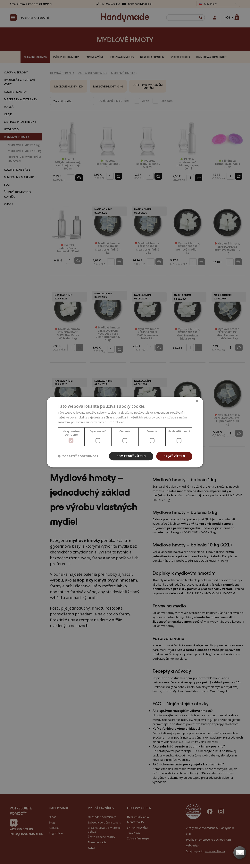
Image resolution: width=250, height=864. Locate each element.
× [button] (196, 401)
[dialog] (125, 432)
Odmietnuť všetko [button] (131, 456)
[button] (78, 456)
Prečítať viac (116, 422)
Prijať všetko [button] (174, 456)
